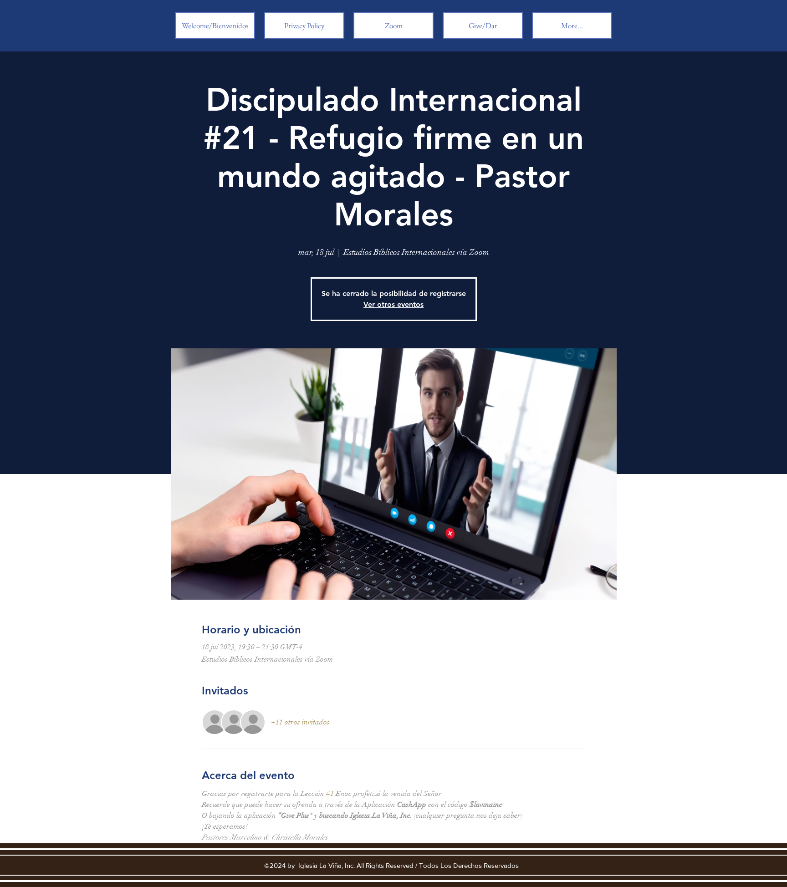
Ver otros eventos (393, 304)
